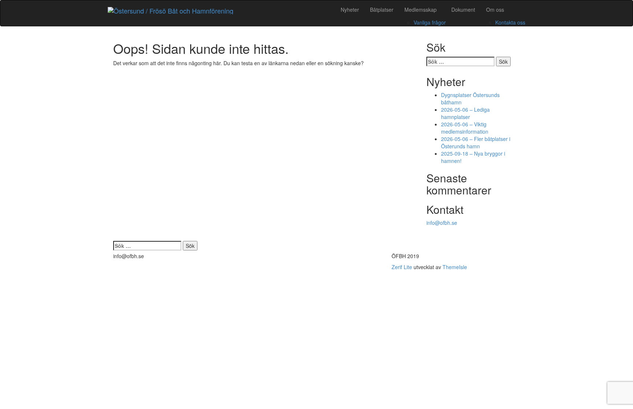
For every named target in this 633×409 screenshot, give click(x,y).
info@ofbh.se (441, 222)
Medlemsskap (420, 9)
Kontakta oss (510, 22)
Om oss (495, 9)
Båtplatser (381, 9)
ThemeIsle (455, 267)
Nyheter (350, 9)
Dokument (463, 9)
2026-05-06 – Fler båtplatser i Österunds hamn (475, 142)
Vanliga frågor (430, 22)
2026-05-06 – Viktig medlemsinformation (464, 127)
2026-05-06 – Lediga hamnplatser (465, 113)
